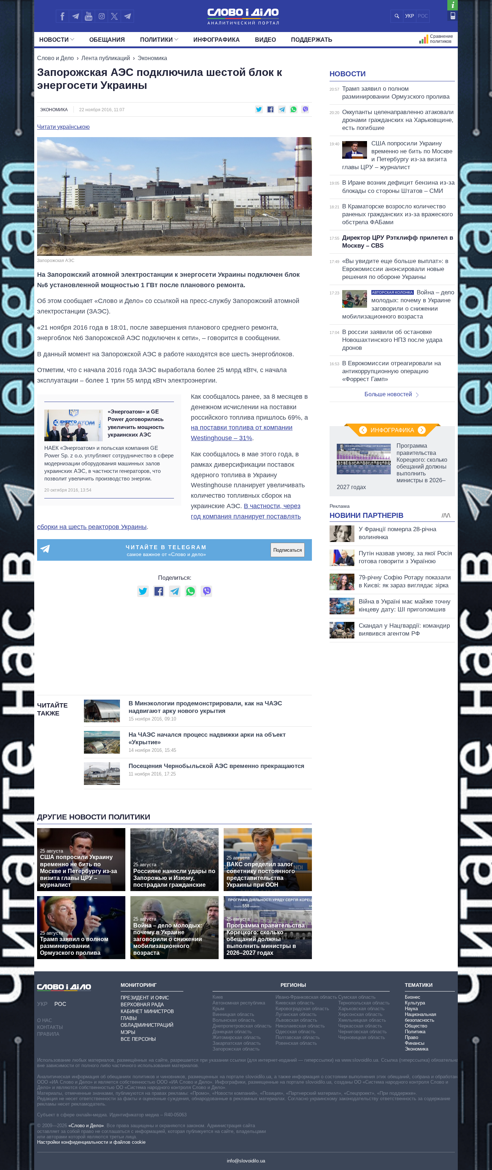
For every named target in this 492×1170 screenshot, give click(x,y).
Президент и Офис (145, 997)
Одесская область (296, 1031)
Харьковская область (361, 1008)
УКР (409, 16)
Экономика (152, 58)
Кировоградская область (302, 1008)
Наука (411, 1008)
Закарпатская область (237, 1043)
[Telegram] (75, 16)
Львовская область (296, 1020)
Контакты (50, 1027)
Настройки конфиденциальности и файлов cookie (91, 1142)
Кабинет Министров (147, 1011)
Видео (265, 40)
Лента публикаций (105, 58)
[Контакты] (452, 15)
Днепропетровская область (242, 1026)
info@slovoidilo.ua (246, 1161)
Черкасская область (360, 1026)
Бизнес (412, 997)
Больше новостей (388, 394)
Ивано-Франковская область (306, 997)
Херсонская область (360, 1014)
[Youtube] (88, 16)
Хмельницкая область (362, 1020)
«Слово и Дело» (86, 1125)
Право (411, 1037)
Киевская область (295, 1003)
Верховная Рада (142, 1004)
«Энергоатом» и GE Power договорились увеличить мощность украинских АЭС (136, 423)
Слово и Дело (55, 58)
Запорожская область (236, 1049)
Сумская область (357, 997)
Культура (415, 1003)
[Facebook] (62, 16)
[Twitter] (114, 16)
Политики (156, 40)
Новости (54, 40)
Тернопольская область (364, 1003)
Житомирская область (237, 1037)
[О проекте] (452, 5)
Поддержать (311, 40)
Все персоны (138, 1039)
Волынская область (234, 1020)
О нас (44, 1020)
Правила (48, 1034)
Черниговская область (362, 1031)
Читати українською (63, 127)
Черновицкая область (361, 1037)
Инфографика (216, 40)
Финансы (414, 1043)
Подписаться (287, 550)
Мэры (128, 1032)
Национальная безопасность (420, 1017)
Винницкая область (233, 1014)
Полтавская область (298, 1037)
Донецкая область (232, 1031)
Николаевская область (300, 1026)
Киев (218, 997)
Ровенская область (296, 1043)
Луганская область (296, 1014)
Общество (416, 1026)
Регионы (293, 985)
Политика (415, 1031)
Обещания (107, 40)
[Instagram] (101, 16)
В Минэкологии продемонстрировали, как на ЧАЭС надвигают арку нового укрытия (205, 711)
